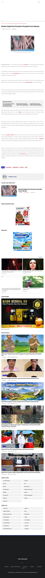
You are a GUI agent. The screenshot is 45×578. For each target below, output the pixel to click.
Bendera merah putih (28, 489)
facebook (6, 566)
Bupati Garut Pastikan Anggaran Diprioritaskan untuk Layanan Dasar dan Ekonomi (20, 472)
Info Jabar (26, 522)
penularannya (16, 73)
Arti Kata (26, 480)
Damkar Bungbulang (28, 495)
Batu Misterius (6, 489)
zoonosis (26, 64)
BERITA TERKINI (6, 511)
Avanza (4, 483)
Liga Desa (26, 525)
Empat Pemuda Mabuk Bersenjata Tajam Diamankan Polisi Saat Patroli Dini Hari (20, 378)
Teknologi (5, 398)
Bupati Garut (5, 495)
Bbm (25, 511)
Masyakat (41, 138)
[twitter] (5, 170)
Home (2, 23)
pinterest (32, 566)
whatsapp (25, 566)
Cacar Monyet (9, 167)
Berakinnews (27, 514)
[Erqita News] (2, 2)
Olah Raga (26, 528)
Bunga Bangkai (6, 517)
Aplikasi (26, 508)
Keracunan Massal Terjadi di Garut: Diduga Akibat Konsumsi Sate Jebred (8, 105)
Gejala (19, 112)
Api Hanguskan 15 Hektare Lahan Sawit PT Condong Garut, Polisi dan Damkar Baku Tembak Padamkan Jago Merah (21, 425)
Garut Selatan (27, 519)
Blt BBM (4, 492)
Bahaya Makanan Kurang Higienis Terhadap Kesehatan (36, 104)
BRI (25, 483)
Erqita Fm (5, 498)
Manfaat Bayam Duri (7, 528)
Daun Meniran (6, 519)
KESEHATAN (15, 167)
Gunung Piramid (6, 522)
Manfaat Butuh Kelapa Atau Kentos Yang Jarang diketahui (22, 104)
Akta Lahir (5, 508)
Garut (4, 446)
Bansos (4, 486)
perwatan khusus (10, 134)
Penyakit (22, 167)
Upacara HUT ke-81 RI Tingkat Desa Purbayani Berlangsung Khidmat (17, 449)
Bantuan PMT (27, 486)
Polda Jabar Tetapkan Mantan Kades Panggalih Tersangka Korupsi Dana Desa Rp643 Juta (21, 354)
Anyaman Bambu (6, 480)
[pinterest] (9, 170)
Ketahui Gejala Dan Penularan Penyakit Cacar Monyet (30, 190)
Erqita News (18, 572)
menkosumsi (23, 153)
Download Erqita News (15, 566)
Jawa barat (5, 350)
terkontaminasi (29, 82)
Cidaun (25, 517)
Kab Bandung (6, 525)
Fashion (25, 498)
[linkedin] (12, 170)
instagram (39, 566)
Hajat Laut (5, 501)
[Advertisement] (22, 13)
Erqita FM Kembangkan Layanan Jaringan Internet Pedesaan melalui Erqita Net (20, 401)
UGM (5, 23)
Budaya (25, 492)
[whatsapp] (7, 170)
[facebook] (2, 170)
